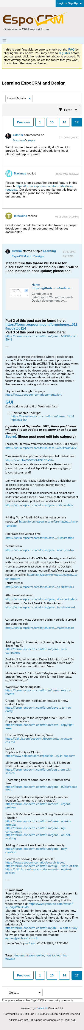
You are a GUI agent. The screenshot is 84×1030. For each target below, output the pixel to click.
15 (52, 122)
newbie (10, 959)
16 (64, 122)
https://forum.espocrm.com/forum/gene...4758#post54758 (41, 448)
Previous (23, 122)
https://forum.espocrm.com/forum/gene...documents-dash (41, 599)
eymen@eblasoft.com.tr (21, 938)
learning (61, 955)
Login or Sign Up (68, 3)
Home (36, 284)
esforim (18, 135)
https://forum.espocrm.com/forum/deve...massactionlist (39, 628)
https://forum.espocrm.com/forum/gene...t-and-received (40, 607)
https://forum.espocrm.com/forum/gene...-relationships (39, 505)
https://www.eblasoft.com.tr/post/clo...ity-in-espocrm (40, 755)
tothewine (20, 215)
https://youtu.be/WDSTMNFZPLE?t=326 (29, 460)
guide (40, 955)
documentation (24, 955)
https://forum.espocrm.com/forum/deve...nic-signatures (39, 587)
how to (50, 955)
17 (77, 122)
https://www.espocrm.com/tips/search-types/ (35, 862)
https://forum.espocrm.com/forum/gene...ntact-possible (39, 550)
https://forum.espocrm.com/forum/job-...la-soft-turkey (41, 928)
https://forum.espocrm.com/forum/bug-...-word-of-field (42, 866)
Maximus (19, 140)
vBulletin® (41, 1008)
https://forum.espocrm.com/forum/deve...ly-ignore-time (39, 538)
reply (31, 140)
